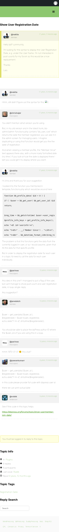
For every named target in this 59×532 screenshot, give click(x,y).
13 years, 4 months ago (48, 270)
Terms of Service (31, 527)
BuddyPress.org (32, 521)
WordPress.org (8, 521)
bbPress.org (4, 11)
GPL (4, 527)
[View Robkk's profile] (5, 397)
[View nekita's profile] (6, 35)
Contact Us (12, 527)
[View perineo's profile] (5, 272)
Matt (41, 521)
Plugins (9, 459)
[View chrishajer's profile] (5, 114)
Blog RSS (48, 521)
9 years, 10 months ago (48, 360)
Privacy (21, 527)
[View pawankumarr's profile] (5, 361)
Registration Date (9, 492)
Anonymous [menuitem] (55, 3)
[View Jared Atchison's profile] (5, 302)
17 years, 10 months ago (48, 92)
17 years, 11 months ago (48, 34)
